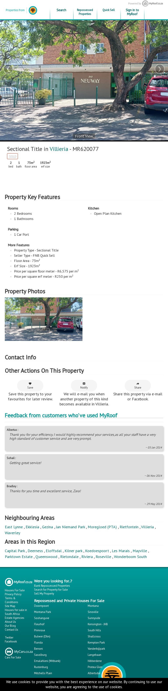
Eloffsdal (54, 550)
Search (61, 10)
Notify (84, 387)
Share (137, 387)
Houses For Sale (15, 590)
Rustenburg (41, 667)
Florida (38, 642)
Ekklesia (32, 526)
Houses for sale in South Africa (16, 612)
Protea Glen (95, 667)
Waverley (12, 532)
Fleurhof (39, 624)
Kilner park (73, 550)
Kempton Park (96, 642)
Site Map (10, 606)
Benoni (38, 649)
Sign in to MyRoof (132, 12)
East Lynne (14, 526)
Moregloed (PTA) (102, 526)
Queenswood (46, 556)
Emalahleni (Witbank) (47, 661)
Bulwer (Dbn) (42, 636)
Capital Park (15, 550)
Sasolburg (40, 655)
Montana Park (42, 612)
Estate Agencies (14, 618)
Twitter (9, 637)
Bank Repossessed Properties (52, 586)
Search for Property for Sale (51, 590)
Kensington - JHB (98, 624)
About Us (10, 622)
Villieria (59, 148)
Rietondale (69, 556)
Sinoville (93, 612)
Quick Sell (109, 10)
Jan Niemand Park (70, 526)
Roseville (103, 556)
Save (30, 387)
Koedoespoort (97, 550)
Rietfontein (129, 526)
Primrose (39, 630)
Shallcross (94, 636)
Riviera (87, 556)
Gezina (47, 526)
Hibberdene (95, 661)
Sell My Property (44, 593)
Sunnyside (94, 618)
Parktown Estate (19, 556)
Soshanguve (41, 618)
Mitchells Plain (43, 673)
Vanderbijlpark (96, 649)
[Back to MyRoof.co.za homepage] (145, 3)
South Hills (94, 630)
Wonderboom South (130, 556)
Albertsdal (94, 673)
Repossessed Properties (85, 12)
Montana (93, 606)
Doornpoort (41, 606)
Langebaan (94, 655)
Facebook (11, 641)
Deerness (35, 550)
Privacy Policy (13, 594)
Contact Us (11, 630)
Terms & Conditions (11, 600)
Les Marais (121, 550)
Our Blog (10, 626)
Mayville (140, 550)
